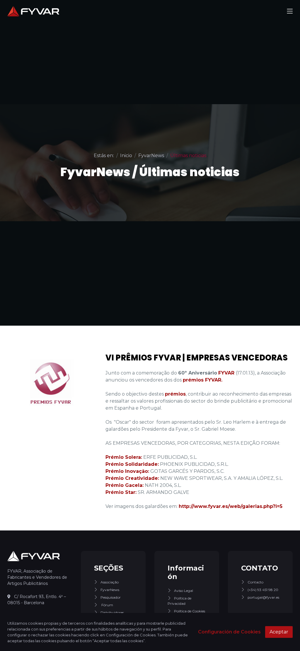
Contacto (255, 582)
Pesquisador (110, 597)
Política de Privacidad (179, 601)
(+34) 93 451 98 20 (263, 590)
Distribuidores (112, 612)
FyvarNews (109, 590)
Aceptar (279, 632)
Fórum (106, 605)
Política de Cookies (189, 611)
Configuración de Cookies (229, 632)
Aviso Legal (183, 590)
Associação (109, 582)
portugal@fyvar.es (263, 597)
